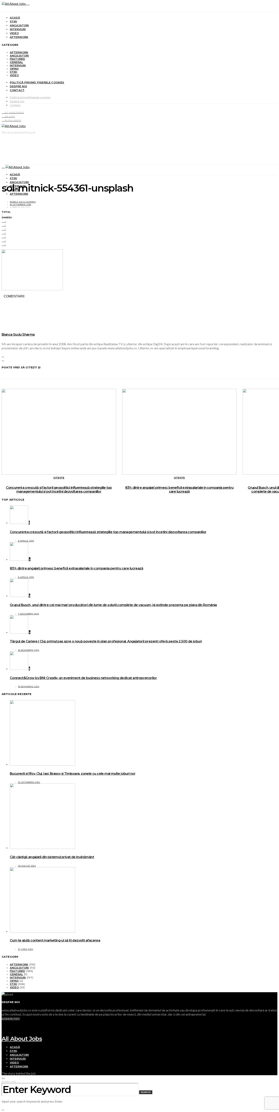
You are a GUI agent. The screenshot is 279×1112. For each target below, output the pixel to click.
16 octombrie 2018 (20, 204)
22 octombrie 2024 (29, 782)
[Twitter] (3, 1030)
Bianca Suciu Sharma (23, 202)
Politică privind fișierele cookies (37, 82)
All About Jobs (22, 1038)
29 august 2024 (27, 865)
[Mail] (3, 1034)
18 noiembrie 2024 (28, 650)
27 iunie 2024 (25, 949)
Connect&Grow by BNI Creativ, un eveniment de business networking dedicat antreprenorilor (83, 678)
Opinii (14, 68)
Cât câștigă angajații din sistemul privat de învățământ (52, 857)
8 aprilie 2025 (26, 540)
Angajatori (19, 25)
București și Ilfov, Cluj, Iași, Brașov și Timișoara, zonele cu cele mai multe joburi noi (72, 774)
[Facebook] (3, 1026)
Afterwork (19, 37)
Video (14, 33)
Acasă (15, 17)
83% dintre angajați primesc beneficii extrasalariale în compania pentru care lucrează (179, 489)
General (16, 62)
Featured (17, 59)
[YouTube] (3, 1022)
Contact (17, 90)
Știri (13, 21)
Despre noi (18, 86)
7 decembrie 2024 (28, 613)
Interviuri (18, 29)
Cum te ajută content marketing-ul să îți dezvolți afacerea (55, 940)
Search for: (9, 1081)
